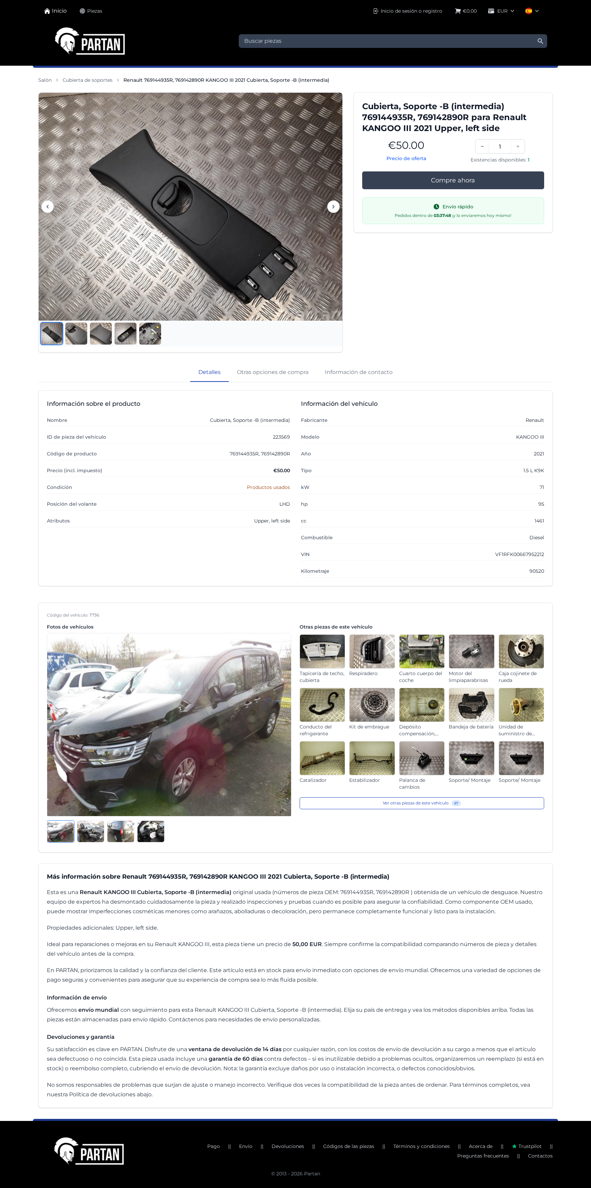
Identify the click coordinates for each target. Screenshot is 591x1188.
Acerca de (480, 1146)
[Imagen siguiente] (333, 207)
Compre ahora (453, 180)
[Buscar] (540, 41)
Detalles (209, 372)
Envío (245, 1146)
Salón (45, 80)
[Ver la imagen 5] (150, 334)
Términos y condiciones (421, 1146)
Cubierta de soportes (88, 80)
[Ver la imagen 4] (125, 334)
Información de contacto (359, 372)
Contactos (540, 1156)
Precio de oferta (406, 158)
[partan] (89, 1151)
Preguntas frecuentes (483, 1156)
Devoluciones (288, 1146)
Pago (213, 1146)
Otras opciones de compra (272, 372)
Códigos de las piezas (348, 1146)
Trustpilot (530, 1146)
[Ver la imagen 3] (101, 334)
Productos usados (268, 487)
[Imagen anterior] (47, 207)
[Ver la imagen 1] (52, 334)
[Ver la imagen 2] (76, 334)
